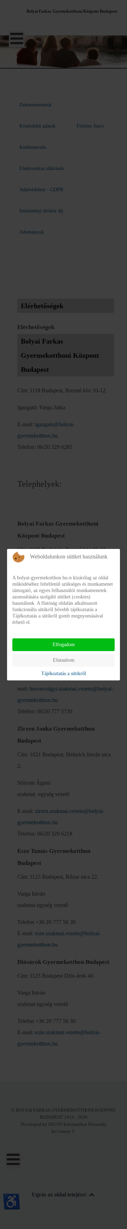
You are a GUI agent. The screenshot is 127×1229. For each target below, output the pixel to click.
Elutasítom (63, 660)
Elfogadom (64, 644)
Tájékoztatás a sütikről (63, 673)
